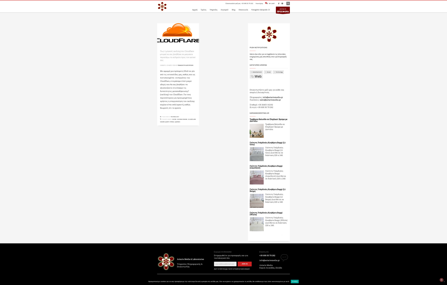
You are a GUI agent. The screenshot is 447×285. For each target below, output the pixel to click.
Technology (175, 116)
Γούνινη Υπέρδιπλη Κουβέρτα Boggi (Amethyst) (266, 167)
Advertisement (257, 72)
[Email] (282, 3)
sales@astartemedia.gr (270, 100)
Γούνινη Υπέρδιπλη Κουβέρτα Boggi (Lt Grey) (268, 143)
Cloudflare (192, 119)
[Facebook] (279, 3)
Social (269, 72)
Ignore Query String (167, 122)
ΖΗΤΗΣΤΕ (283, 10)
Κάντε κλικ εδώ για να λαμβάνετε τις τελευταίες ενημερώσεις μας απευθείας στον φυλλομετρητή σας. (268, 56)
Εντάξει (295, 281)
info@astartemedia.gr (273, 97)
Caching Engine (182, 119)
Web (258, 76)
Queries (177, 122)
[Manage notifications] (441, 280)
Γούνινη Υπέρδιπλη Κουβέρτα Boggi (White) (266, 213)
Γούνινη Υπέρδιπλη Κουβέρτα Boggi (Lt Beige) (268, 190)
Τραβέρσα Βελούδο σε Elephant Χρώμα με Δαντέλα (268, 120)
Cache (174, 119)
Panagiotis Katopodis (185, 65)
